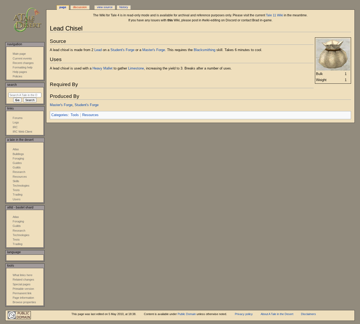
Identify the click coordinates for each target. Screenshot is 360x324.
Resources (90, 115)
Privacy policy (244, 314)
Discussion (80, 7)
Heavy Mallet (103, 68)
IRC (15, 127)
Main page (19, 53)
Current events (22, 58)
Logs (16, 122)
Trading (17, 194)
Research (19, 171)
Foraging (18, 158)
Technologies (21, 185)
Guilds (17, 167)
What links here (22, 275)
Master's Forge (153, 50)
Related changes (23, 279)
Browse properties (24, 302)
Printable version (23, 288)
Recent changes (23, 62)
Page (62, 7)
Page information (23, 297)
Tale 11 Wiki (274, 15)
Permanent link (22, 293)
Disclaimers (308, 314)
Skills (16, 181)
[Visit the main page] (31, 20)
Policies (17, 76)
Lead (98, 50)
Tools (75, 115)
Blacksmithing (204, 50)
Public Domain (187, 314)
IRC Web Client (22, 131)
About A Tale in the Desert (277, 314)
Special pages (22, 284)
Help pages (20, 71)
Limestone (136, 68)
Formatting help (22, 67)
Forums (18, 117)
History (123, 7)
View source (105, 7)
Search (12, 84)
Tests (16, 190)
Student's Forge (122, 50)
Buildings (18, 154)
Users (17, 199)
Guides (17, 163)
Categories (59, 115)
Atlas (16, 149)
